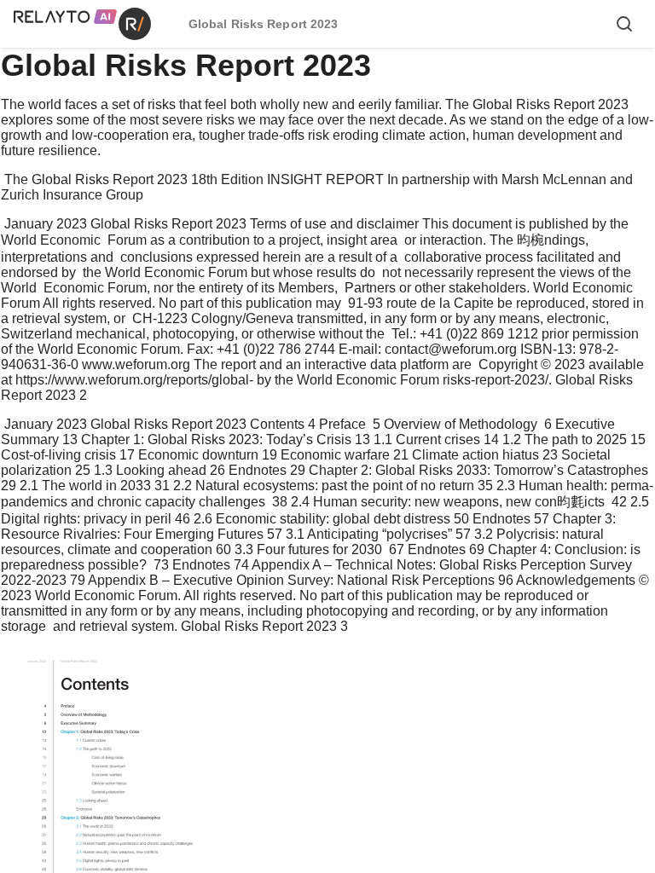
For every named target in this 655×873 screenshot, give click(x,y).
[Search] (624, 24)
